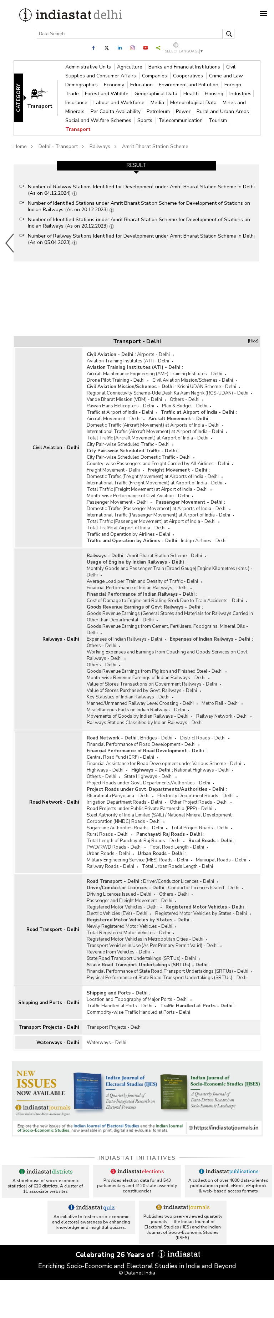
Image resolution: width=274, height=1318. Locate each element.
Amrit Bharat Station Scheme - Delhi (164, 556)
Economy (115, 84)
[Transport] (43, 97)
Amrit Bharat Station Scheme (155, 146)
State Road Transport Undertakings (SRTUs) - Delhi (141, 958)
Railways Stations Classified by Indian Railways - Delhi (145, 722)
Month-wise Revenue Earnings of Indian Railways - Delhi (146, 678)
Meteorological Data (194, 102)
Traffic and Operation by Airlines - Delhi (128, 534)
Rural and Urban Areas (223, 111)
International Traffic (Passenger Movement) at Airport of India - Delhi (158, 515)
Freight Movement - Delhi (113, 470)
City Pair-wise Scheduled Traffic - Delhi (128, 444)
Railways (100, 146)
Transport (78, 129)
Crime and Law (226, 75)
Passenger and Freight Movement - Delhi (129, 900)
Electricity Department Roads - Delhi (195, 796)
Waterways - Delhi (57, 1042)
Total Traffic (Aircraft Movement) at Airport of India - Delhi (147, 438)
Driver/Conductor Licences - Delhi (178, 881)
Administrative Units (88, 66)
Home (20, 146)
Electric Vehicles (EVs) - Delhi (117, 913)
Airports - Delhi (153, 354)
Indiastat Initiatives (137, 1157)
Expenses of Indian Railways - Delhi (124, 639)
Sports (145, 120)
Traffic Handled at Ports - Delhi (119, 1006)
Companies (155, 75)
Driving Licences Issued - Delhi (119, 894)
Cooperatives (188, 75)
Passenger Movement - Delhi (117, 502)
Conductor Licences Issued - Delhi (203, 888)
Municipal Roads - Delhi (221, 860)
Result (136, 165)
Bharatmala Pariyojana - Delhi (118, 796)
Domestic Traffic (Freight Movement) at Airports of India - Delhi (153, 476)
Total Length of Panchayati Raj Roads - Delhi (134, 841)
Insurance (77, 102)
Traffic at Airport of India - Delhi (120, 412)
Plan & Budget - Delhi (184, 406)
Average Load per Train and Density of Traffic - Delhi (142, 581)
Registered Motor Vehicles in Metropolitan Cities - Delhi (145, 939)
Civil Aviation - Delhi (55, 447)
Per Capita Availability (116, 111)
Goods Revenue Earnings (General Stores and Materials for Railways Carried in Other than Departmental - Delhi (170, 616)
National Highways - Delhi (201, 770)
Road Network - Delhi (54, 802)
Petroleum (159, 111)
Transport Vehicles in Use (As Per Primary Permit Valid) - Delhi (152, 945)
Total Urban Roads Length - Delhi (177, 866)
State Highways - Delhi (148, 776)
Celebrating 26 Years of (116, 1255)
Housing (215, 93)
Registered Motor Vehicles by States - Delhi (201, 913)
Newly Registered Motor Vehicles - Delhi (129, 926)
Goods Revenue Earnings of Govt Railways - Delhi (143, 607)
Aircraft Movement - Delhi (114, 419)
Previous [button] (10, 243)
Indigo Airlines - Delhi (204, 541)
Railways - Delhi (60, 639)
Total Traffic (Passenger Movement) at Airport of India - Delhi (151, 521)
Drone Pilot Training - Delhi (115, 380)
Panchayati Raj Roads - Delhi (169, 834)
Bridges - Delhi (156, 738)
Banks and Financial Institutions (185, 66)
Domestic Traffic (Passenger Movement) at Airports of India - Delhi (157, 508)
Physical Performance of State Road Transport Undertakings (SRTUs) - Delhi (167, 977)
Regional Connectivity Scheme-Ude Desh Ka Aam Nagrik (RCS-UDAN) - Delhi (167, 393)
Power (184, 111)
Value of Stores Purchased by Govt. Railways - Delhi (142, 690)
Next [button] (261, 243)
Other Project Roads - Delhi (199, 802)
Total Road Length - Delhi (176, 847)
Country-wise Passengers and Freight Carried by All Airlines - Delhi (158, 463)
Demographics (82, 84)
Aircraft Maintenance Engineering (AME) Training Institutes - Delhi (154, 374)
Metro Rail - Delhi (220, 703)
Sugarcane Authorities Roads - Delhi (125, 828)
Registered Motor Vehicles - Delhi (122, 907)
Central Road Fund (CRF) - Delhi (120, 757)
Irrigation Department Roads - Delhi (124, 802)
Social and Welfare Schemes (99, 120)
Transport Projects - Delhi (49, 1027)
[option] (136, 212)
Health (191, 93)
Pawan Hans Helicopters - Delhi (120, 406)
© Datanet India (137, 1272)
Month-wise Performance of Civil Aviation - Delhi (138, 496)
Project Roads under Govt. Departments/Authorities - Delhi (148, 783)
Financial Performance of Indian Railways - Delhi (137, 588)
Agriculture (130, 66)
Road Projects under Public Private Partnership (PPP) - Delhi (149, 808)
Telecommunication (181, 120)
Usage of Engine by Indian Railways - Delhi (135, 562)
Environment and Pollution (189, 84)
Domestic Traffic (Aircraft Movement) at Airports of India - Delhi (153, 425)
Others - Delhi (184, 399)
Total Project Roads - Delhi (199, 828)
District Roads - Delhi (202, 738)
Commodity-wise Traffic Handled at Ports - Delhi (138, 1012)
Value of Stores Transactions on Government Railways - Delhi (152, 684)
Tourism (218, 120)
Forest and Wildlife (107, 93)
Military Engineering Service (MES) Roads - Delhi (137, 860)
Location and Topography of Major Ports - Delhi (137, 999)
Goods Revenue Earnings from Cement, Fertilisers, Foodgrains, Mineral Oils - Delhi (167, 629)
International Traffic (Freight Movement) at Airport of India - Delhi (154, 483)
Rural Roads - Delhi (107, 834)
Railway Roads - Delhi (110, 866)
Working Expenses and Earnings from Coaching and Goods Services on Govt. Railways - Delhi (167, 655)
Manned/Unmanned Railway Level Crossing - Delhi (140, 703)
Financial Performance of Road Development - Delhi (141, 744)
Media (158, 102)
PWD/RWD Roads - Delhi (114, 847)
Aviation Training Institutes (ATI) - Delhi (128, 361)
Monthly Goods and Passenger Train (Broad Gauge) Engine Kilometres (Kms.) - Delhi (170, 571)
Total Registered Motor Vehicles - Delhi (128, 933)
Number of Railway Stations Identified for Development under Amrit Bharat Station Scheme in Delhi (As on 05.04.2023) (141, 239)
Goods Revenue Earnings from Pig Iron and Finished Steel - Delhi (155, 671)
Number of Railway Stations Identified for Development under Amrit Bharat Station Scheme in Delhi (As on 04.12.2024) (141, 190)
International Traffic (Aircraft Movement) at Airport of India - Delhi (155, 431)
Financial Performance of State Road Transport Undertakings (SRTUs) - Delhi (167, 971)
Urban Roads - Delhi (108, 853)
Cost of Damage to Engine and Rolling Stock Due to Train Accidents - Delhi (165, 600)
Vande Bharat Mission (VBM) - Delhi (124, 399)
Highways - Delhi (105, 770)
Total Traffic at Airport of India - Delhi (126, 528)
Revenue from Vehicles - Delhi (118, 952)
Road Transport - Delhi (52, 929)
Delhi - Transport (58, 146)
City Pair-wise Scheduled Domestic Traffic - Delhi (139, 457)
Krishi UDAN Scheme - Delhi (206, 386)
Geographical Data (157, 93)
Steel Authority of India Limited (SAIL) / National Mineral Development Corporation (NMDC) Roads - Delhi (159, 818)
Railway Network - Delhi (222, 716)
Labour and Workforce (119, 102)
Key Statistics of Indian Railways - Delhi (128, 697)
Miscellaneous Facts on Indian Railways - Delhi (136, 710)
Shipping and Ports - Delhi (48, 1002)
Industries (240, 93)
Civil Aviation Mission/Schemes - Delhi (192, 380)
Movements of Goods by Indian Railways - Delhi (137, 716)
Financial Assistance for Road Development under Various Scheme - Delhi (164, 763)
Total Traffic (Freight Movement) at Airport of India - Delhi (147, 489)
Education (142, 84)
